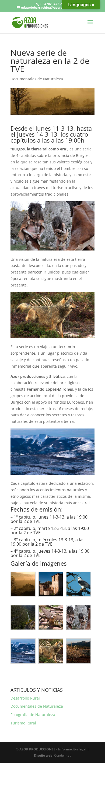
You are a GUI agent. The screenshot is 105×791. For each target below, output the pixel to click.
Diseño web (43, 755)
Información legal (72, 749)
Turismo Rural (23, 723)
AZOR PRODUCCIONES (37, 749)
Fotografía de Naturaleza (32, 714)
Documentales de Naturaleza (36, 78)
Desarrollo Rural (25, 698)
